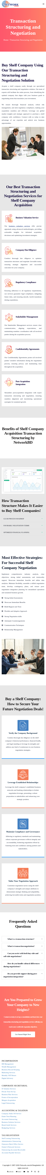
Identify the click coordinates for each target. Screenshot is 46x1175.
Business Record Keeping (11, 1070)
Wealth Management (9, 1067)
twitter (19, 1171)
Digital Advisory (7, 1078)
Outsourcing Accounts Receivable (13, 1150)
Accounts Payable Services (11, 1153)
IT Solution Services (9, 1089)
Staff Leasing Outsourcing (11, 1138)
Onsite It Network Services (11, 1147)
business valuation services (19, 226)
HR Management (8, 1064)
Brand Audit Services (9, 1125)
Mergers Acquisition (9, 1100)
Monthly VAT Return (9, 1075)
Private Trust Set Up (9, 1092)
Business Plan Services (10, 1094)
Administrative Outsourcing (11, 1141)
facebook (10, 1171)
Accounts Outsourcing (9, 1119)
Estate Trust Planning (9, 1116)
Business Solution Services (11, 1122)
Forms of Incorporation (10, 1097)
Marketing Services (8, 1072)
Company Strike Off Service (11, 1113)
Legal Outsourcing (8, 1103)
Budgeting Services (8, 1128)
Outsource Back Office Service (12, 1144)
